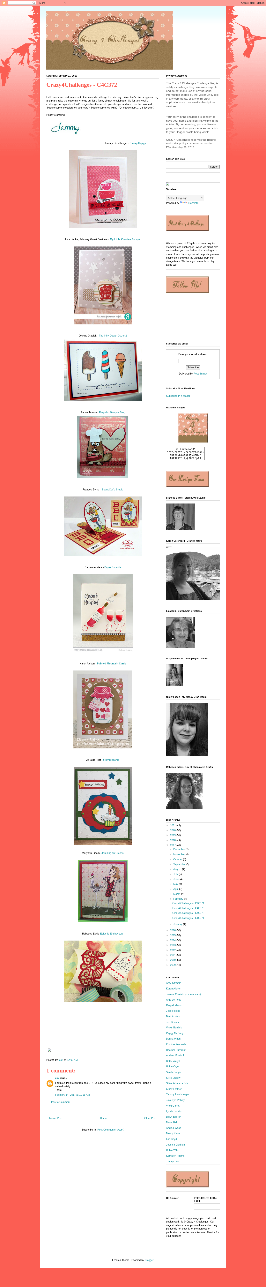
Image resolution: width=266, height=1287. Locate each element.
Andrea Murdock (175, 1055)
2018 (173, 840)
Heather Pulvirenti (176, 1050)
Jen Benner (172, 1022)
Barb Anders (173, 1016)
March (177, 893)
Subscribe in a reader (178, 395)
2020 (173, 830)
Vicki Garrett (173, 1105)
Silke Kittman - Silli (177, 1083)
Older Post (150, 1118)
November (179, 854)
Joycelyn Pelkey (175, 1100)
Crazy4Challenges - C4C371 (188, 918)
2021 (173, 825)
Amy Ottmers (173, 982)
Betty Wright (173, 1061)
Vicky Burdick (174, 1027)
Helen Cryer (172, 1066)
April (176, 889)
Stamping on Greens (112, 853)
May (176, 883)
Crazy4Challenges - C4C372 (188, 913)
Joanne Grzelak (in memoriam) (183, 994)
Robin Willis (172, 1150)
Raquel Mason (174, 1005)
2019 (173, 835)
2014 (173, 940)
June (176, 879)
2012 (173, 950)
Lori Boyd (171, 1139)
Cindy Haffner (173, 1088)
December (179, 849)
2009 (173, 965)
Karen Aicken (173, 988)
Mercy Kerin (173, 1133)
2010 (173, 959)
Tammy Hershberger (177, 1094)
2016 (173, 930)
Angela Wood (173, 1127)
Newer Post (55, 1118)
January (178, 924)
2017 (173, 845)
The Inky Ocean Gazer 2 (113, 335)
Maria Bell (171, 1122)
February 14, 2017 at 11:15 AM (72, 1094)
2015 (173, 935)
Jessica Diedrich (175, 1144)
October (178, 859)
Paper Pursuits (112, 567)
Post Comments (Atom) (110, 1129)
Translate (193, 202)
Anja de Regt (173, 999)
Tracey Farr (172, 1161)
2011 (173, 955)
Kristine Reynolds (176, 1044)
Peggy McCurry (175, 1033)
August (177, 869)
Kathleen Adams (175, 1155)
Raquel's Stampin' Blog (112, 412)
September (179, 864)
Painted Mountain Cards (111, 663)
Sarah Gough (173, 1072)
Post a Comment (60, 1102)
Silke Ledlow (173, 1077)
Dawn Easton (173, 1116)
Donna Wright (173, 1038)
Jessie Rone (173, 1010)
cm (57, 1078)
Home (103, 1118)
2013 (173, 945)
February (178, 898)
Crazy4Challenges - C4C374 (188, 903)
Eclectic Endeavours (111, 933)
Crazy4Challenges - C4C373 (188, 908)
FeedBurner (200, 373)
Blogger (149, 1260)
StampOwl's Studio (112, 489)
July (176, 874)
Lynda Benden (174, 1111)
